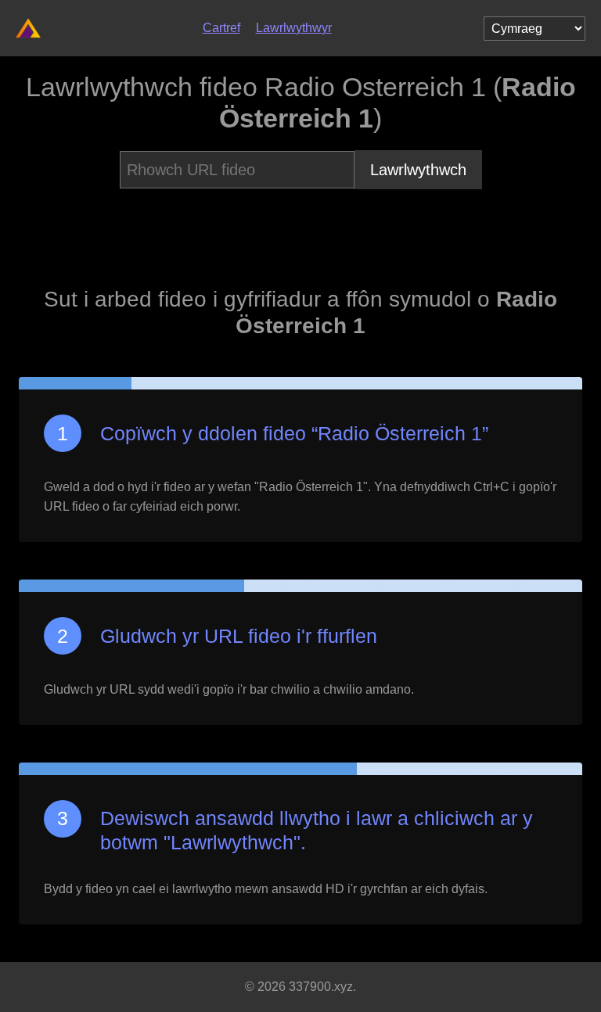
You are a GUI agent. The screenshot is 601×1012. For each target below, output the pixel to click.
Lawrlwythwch (418, 169)
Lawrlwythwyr (294, 27)
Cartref (221, 27)
